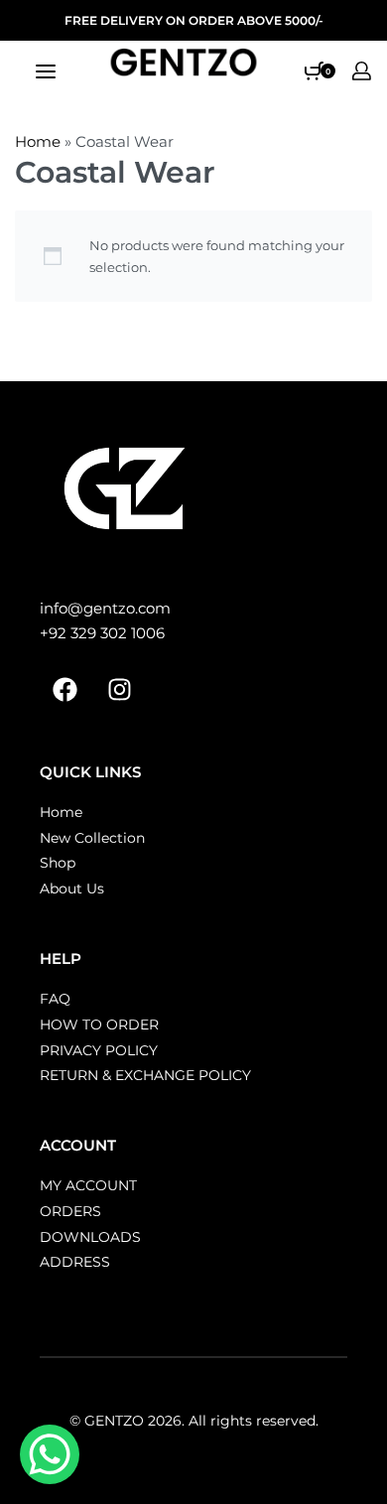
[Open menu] (46, 71)
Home (38, 141)
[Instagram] (119, 690)
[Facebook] (64, 690)
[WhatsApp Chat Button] (49, 1454)
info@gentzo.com (105, 608)
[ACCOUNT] (361, 71)
